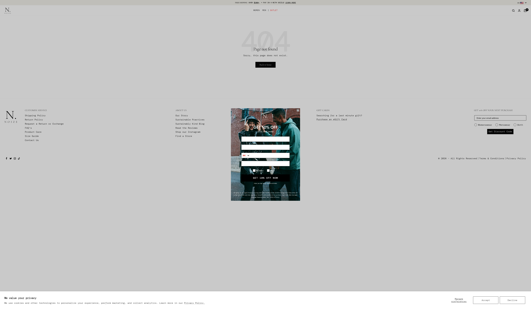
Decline (512, 300)
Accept (486, 300)
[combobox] (245, 155)
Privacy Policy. (194, 303)
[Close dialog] (298, 110)
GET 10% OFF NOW (265, 177)
